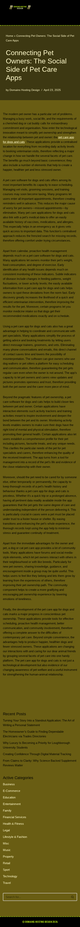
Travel (7, 882)
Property (8, 856)
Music (7, 850)
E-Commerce (11, 790)
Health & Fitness (13, 823)
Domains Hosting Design (25, 90)
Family (7, 810)
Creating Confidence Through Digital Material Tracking (37, 754)
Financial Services (14, 817)
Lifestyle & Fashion (15, 836)
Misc (6, 843)
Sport (6, 869)
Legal (6, 830)
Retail (6, 863)
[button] (33, 18)
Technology (10, 876)
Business (9, 784)
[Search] (72, 897)
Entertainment (12, 804)
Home (9, 35)
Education (9, 797)
